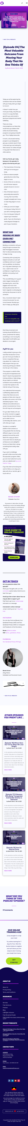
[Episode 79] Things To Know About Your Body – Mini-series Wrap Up (14, 1029)
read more (8, 770)
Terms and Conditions (9, 992)
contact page (19, 601)
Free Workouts (7, 1005)
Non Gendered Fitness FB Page (12, 642)
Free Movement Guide (9, 1015)
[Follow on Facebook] (9, 1080)
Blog (4, 1010)
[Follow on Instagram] (18, 1080)
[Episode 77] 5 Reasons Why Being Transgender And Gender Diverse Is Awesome (14, 797)
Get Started (14, 961)
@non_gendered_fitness (13, 632)
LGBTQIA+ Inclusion (8, 1012)
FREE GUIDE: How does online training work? (14, 1018)
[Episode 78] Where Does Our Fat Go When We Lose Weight (14, 744)
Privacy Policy (7, 989)
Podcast (5, 1007)
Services (5, 1002)
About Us (5, 987)
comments (6, 591)
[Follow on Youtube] (15, 1080)
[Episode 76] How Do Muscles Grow (14, 848)
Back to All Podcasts (10, 39)
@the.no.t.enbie (11, 630)
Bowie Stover (11, 68)
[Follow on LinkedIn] (12, 1080)
